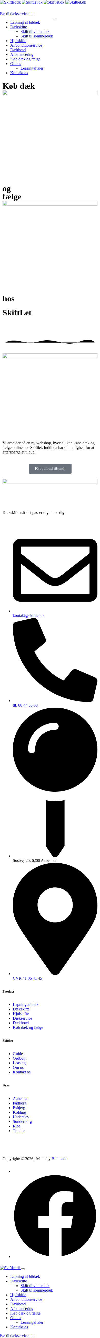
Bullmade (59, 1159)
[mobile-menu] (55, 19)
